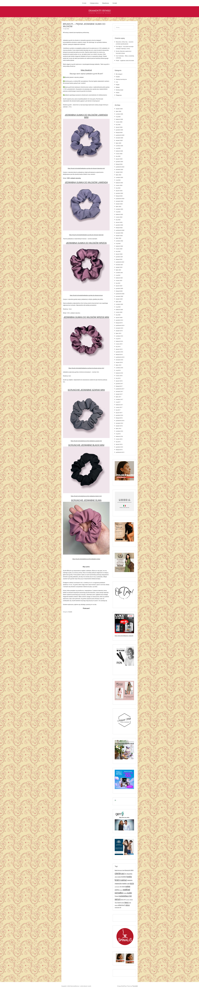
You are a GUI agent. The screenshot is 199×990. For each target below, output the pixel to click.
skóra (122, 899)
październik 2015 (120, 452)
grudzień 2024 (119, 161)
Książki (117, 84)
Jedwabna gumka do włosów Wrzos (86, 242)
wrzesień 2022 (119, 233)
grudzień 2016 (119, 415)
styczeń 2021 (119, 285)
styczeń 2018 (119, 381)
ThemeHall (135, 986)
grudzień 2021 (119, 256)
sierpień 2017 (119, 394)
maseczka (118, 883)
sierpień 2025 (119, 140)
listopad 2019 (119, 322)
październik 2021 (120, 262)
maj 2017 (118, 402)
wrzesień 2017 (119, 391)
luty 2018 (118, 378)
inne (117, 82)
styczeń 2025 (119, 159)
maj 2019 (118, 338)
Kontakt (115, 3)
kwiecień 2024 (119, 182)
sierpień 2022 (119, 235)
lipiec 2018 (118, 365)
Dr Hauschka (128, 874)
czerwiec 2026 (119, 114)
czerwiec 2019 (119, 336)
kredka (129, 876)
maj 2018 (118, 370)
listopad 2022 (119, 227)
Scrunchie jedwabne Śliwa (86, 500)
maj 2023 (118, 212)
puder (129, 892)
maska (124, 883)
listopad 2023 (119, 196)
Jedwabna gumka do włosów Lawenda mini (86, 116)
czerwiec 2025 (119, 145)
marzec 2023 (119, 217)
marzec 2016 (119, 439)
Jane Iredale (118, 877)
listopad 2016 (119, 418)
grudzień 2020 (119, 288)
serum (118, 899)
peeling (117, 890)
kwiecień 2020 (119, 309)
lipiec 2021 (118, 270)
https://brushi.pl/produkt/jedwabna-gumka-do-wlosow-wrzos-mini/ (86, 368)
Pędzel (116, 896)
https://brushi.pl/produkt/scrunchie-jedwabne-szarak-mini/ (86, 441)
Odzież (117, 92)
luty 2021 (118, 283)
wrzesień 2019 (119, 328)
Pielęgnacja (119, 95)
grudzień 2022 (119, 225)
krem (117, 879)
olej (120, 886)
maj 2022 (118, 243)
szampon (128, 899)
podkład (126, 889)
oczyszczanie (117, 886)
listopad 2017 (119, 386)
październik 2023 (120, 198)
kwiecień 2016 (119, 436)
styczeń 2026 (119, 127)
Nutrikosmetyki (119, 90)
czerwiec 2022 (119, 241)
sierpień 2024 (119, 172)
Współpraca (105, 3)
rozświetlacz (124, 895)
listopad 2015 (119, 449)
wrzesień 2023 (119, 201)
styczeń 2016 (119, 444)
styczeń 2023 (119, 222)
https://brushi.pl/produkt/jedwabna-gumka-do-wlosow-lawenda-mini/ (86, 168)
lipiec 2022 (118, 238)
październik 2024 (120, 167)
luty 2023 (118, 219)
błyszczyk (127, 870)
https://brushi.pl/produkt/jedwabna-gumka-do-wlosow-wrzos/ (86, 295)
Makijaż (118, 87)
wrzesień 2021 (119, 264)
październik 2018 (120, 357)
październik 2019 (120, 325)
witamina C (121, 905)
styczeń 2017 (119, 412)
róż (130, 895)
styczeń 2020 (119, 317)
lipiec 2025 (118, 143)
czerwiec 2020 (119, 304)
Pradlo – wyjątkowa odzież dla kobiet (125, 60)
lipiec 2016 (118, 428)
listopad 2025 (119, 132)
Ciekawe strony (94, 3)
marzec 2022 (119, 249)
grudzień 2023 (119, 193)
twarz (126, 902)
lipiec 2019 (118, 333)
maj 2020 (118, 307)
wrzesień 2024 (119, 169)
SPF (125, 899)
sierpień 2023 (119, 204)
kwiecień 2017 (119, 404)
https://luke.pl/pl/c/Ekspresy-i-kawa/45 (124, 635)
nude (128, 883)
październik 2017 (120, 389)
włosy (128, 905)
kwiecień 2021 (119, 278)
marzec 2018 (119, 375)
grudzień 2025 (119, 130)
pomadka (119, 892)
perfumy (121, 890)
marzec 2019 (119, 344)
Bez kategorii (119, 74)
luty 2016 (118, 441)
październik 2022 (120, 230)
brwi (123, 870)
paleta (127, 886)
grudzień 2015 (119, 447)
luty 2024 (118, 188)
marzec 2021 (119, 280)
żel (120, 907)
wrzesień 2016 (119, 423)
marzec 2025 (119, 153)
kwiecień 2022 (119, 246)
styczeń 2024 (119, 190)
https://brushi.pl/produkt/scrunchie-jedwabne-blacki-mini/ (86, 496)
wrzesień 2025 (119, 138)
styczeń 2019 (119, 349)
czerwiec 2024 (119, 177)
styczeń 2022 (119, 254)
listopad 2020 (119, 291)
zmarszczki (117, 907)
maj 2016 (118, 433)
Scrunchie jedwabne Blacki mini (86, 445)
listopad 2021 (119, 259)
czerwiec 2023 (119, 209)
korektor (123, 877)
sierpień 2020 (119, 299)
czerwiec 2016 (119, 431)
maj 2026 (118, 116)
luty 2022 (118, 251)
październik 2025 (120, 135)
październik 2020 (120, 293)
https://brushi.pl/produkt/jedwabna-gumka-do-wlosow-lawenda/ (86, 235)
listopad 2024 (119, 164)
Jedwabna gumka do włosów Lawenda (86, 182)
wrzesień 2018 (119, 359)
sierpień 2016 (119, 426)
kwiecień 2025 (119, 151)
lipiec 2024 (118, 175)
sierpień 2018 (119, 362)
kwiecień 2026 (119, 119)
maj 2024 (118, 180)
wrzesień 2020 (119, 296)
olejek (123, 886)
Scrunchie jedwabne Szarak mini (86, 389)
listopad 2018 (119, 354)
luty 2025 (118, 156)
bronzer (120, 870)
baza (116, 870)
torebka (122, 902)
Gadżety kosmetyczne (121, 79)
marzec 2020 (119, 312)
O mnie (84, 3)
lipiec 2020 (118, 301)
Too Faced (118, 902)
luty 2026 (118, 124)
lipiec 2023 (118, 206)
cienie (118, 873)
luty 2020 (118, 315)
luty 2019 (118, 346)
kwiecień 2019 (119, 341)
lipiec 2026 (118, 111)
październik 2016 (120, 420)
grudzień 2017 (119, 383)
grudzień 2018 (119, 352)
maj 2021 (118, 275)
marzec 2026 (119, 122)
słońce (131, 899)
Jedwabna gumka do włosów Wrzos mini (86, 317)
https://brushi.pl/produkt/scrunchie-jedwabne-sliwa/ (86, 559)
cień (123, 873)
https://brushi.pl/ (86, 70)
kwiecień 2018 (119, 373)
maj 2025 (118, 148)
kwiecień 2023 (119, 214)
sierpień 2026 (119, 108)
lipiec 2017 (118, 396)
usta (130, 902)
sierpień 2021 (119, 267)
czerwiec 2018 (119, 367)
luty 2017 (118, 410)
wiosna (116, 905)
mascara (129, 880)
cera (131, 870)
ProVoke (125, 893)
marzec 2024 (119, 185)
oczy (132, 883)
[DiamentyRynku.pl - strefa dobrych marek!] (99, 13)
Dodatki (70, 612)
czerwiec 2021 (119, 272)
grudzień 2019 (119, 320)
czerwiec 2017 (119, 399)
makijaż (123, 879)
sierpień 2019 (119, 330)
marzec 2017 (119, 407)
